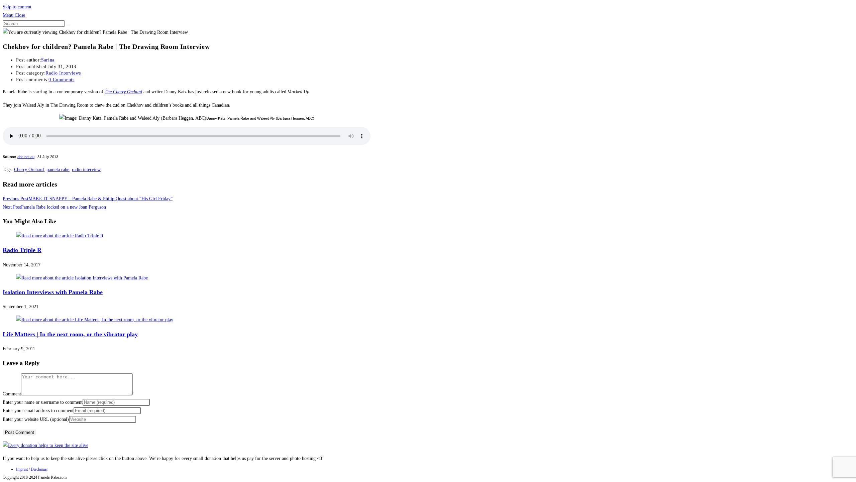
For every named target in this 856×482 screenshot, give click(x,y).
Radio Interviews (63, 73)
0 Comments (61, 79)
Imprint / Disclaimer (32, 469)
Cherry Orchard (29, 169)
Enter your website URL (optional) (36, 419)
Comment (12, 393)
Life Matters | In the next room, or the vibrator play (70, 334)
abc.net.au (25, 157)
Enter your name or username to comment (43, 402)
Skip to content (17, 6)
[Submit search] (68, 25)
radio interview (86, 169)
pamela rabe (57, 169)
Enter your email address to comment (38, 410)
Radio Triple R (22, 250)
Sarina (48, 60)
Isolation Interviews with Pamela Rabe (53, 292)
